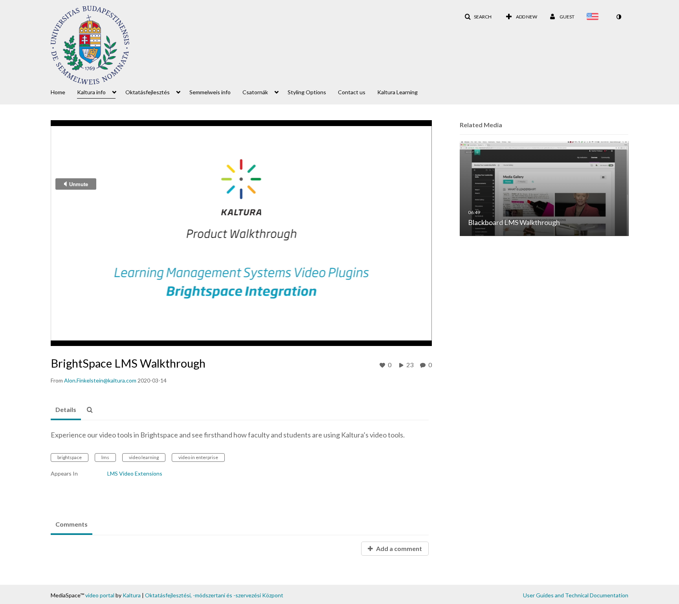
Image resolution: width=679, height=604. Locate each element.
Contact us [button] (351, 92)
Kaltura (132, 595)
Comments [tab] (71, 524)
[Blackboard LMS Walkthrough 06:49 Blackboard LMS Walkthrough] (544, 188)
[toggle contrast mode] (618, 17)
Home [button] (58, 92)
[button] (478, 17)
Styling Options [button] (307, 92)
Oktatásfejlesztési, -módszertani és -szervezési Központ (214, 595)
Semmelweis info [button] (210, 92)
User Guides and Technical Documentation (575, 595)
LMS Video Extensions (134, 473)
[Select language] (594, 17)
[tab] (66, 410)
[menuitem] (64, 91)
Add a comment (398, 548)
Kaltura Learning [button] (397, 92)
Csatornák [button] (255, 92)
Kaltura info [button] (91, 92)
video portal (99, 595)
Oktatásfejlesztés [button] (147, 92)
